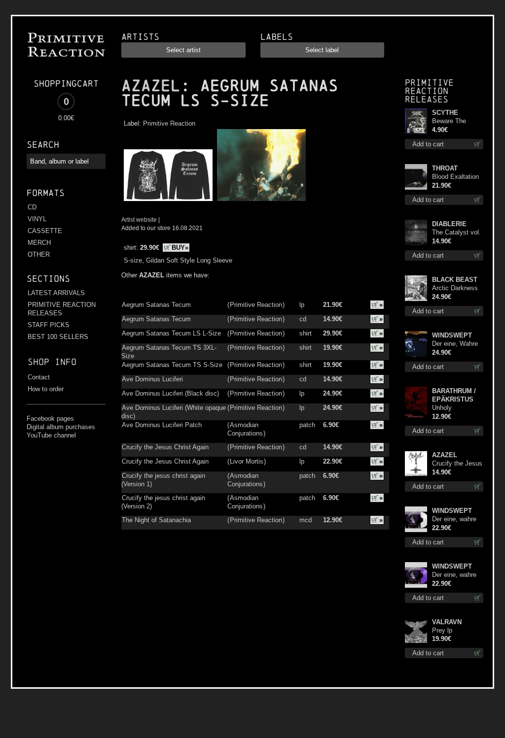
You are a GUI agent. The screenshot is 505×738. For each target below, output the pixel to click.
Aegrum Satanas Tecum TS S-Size (172, 365)
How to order (46, 389)
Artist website (139, 219)
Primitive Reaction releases (429, 90)
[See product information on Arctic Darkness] (416, 288)
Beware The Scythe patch (451, 121)
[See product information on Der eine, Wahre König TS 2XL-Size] (416, 344)
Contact (39, 377)
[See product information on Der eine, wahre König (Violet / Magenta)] (416, 575)
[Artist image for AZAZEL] (260, 201)
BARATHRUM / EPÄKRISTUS (454, 395)
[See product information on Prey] (416, 630)
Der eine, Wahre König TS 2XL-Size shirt (455, 344)
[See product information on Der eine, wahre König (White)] (416, 519)
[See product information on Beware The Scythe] (416, 121)
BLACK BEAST (454, 279)
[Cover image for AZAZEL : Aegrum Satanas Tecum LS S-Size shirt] (168, 201)
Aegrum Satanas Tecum (156, 304)
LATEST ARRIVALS (56, 293)
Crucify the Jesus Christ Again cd (457, 464)
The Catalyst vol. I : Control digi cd (456, 233)
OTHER (39, 254)
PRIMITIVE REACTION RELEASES (62, 309)
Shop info (52, 362)
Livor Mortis (246, 461)
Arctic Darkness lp (455, 288)
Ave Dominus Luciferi (152, 379)
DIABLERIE (449, 224)
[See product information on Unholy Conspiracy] (416, 404)
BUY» (180, 247)
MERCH (39, 242)
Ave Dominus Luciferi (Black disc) (170, 393)
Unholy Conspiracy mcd (455, 408)
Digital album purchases (61, 427)
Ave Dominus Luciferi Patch (162, 425)
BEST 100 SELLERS (58, 336)
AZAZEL (150, 86)
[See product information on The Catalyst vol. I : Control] (416, 232)
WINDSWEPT (452, 335)
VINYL (37, 219)
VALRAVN (447, 622)
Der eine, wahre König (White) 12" (457, 519)
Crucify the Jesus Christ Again (165, 447)
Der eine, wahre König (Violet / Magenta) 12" (454, 575)
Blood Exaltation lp (455, 177)
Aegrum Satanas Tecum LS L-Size (171, 333)
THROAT (445, 168)
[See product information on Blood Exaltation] (416, 177)
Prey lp (442, 630)
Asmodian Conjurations (245, 429)
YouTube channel (51, 435)
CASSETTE (45, 231)
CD (32, 207)
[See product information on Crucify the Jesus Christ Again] (416, 463)
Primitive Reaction (169, 123)
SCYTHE (445, 112)
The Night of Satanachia (156, 520)
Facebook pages (50, 418)
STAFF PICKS (49, 325)
